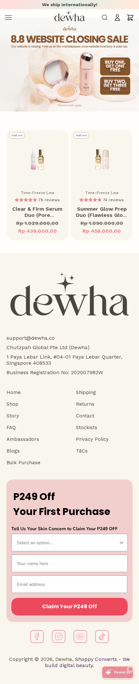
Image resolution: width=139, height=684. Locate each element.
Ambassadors (22, 439)
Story (12, 416)
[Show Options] (121, 542)
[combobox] (67, 542)
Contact (85, 416)
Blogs (13, 451)
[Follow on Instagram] (59, 636)
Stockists (86, 427)
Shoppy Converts (95, 659)
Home (13, 392)
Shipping (86, 392)
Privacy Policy (92, 439)
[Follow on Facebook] (37, 636)
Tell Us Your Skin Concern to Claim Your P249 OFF (64, 529)
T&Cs (82, 451)
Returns (85, 404)
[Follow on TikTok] (102, 636)
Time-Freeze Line (37, 193)
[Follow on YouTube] (80, 636)
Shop (12, 404)
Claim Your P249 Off (69, 606)
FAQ (11, 427)
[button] (26, 200)
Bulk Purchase (23, 463)
